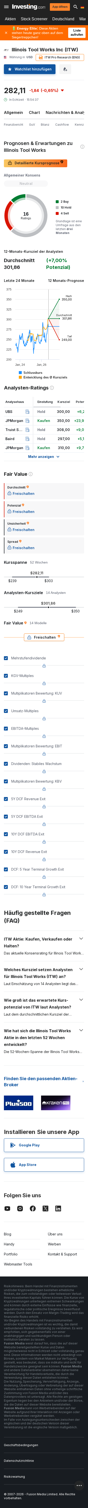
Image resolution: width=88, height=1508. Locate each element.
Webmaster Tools (18, 1264)
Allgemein (13, 112)
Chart (34, 112)
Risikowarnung (14, 1476)
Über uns (55, 1234)
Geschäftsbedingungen (21, 1445)
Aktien (10, 19)
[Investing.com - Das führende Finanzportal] (28, 7)
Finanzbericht (13, 124)
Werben (54, 1244)
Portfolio (11, 1254)
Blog (7, 1234)
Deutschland (63, 19)
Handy (9, 1244)
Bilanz (45, 124)
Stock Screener (34, 19)
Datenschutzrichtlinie (19, 1461)
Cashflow (62, 124)
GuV (32, 124)
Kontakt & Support (62, 1254)
